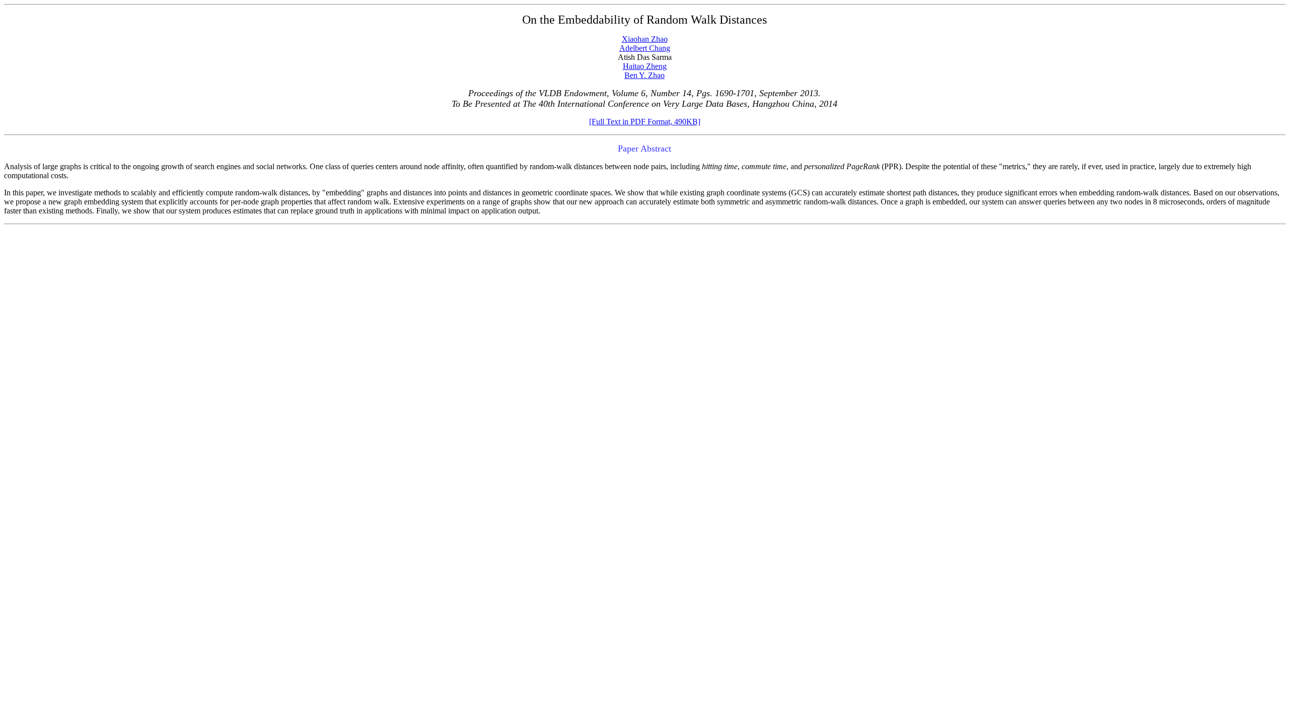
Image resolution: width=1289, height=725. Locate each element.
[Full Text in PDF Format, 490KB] (644, 121)
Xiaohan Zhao (645, 39)
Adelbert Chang (644, 48)
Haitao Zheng (645, 66)
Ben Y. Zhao (644, 75)
